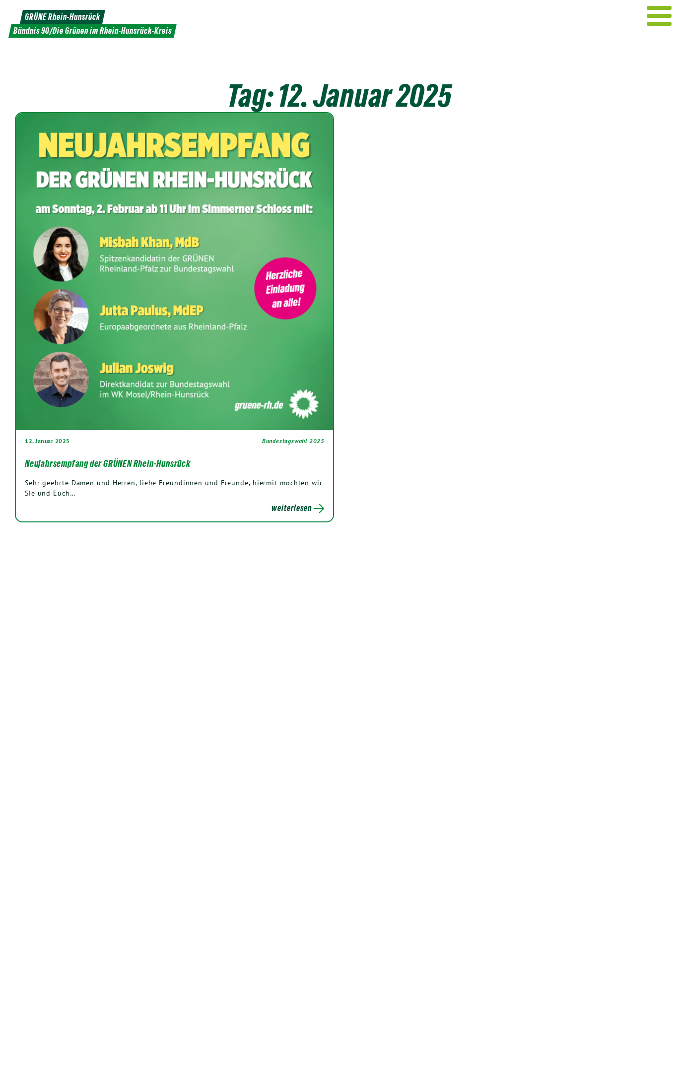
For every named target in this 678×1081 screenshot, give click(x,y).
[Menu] (659, 16)
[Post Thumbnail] (174, 271)
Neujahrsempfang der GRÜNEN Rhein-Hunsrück (108, 463)
